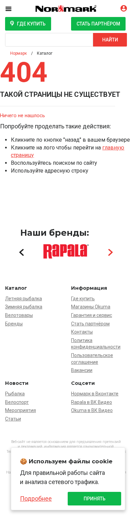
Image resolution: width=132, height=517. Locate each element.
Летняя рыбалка (23, 298)
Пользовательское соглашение (92, 359)
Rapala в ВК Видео (91, 402)
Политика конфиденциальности (95, 344)
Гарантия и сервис (91, 315)
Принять (95, 498)
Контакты (82, 332)
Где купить (31, 23)
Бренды (14, 323)
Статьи (13, 419)
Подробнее (36, 498)
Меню (13, 8)
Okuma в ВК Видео (92, 410)
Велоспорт (17, 402)
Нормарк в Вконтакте (94, 393)
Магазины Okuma (90, 306)
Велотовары (19, 315)
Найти (110, 39)
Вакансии (81, 370)
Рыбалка (15, 393)
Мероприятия (20, 410)
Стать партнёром (98, 23)
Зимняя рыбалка (23, 306)
